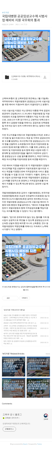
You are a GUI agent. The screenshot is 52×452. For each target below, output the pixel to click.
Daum (25, 444)
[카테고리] (3, 3)
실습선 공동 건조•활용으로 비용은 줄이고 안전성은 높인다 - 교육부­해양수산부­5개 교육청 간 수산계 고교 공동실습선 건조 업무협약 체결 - (20, 317)
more (48, 354)
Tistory (39, 444)
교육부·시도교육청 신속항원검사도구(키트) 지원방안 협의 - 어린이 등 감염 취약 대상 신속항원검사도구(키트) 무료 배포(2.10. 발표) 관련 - (20, 328)
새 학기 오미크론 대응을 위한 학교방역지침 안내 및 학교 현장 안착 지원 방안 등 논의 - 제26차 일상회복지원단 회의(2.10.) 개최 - (20, 336)
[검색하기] (48, 3)
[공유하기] (12, 298)
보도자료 (5, 12)
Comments (7, 403)
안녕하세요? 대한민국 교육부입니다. (17, 423)
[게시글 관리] (15, 298)
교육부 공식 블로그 (12, 414)
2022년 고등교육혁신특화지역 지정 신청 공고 (18, 323)
